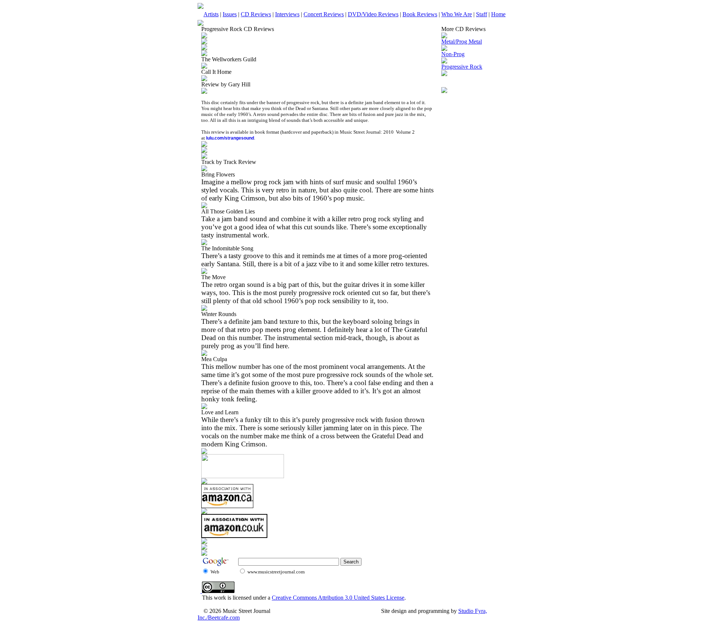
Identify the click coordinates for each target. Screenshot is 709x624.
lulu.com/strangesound (230, 138)
